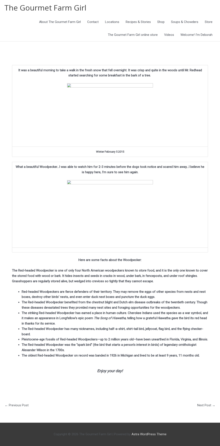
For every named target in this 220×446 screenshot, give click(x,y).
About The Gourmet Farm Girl (60, 22)
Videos (169, 35)
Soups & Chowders (184, 22)
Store (208, 22)
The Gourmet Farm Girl (45, 8)
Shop (161, 22)
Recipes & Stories (138, 22)
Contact (93, 22)
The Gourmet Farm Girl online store (133, 35)
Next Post (206, 405)
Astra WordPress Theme (149, 434)
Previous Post (17, 405)
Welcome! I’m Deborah (196, 35)
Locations (112, 22)
